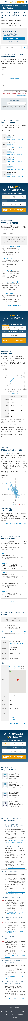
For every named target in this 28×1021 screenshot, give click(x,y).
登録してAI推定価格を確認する (14, 139)
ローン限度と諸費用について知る (16, 998)
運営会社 (20, 1014)
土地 (22, 197)
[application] (14, 83)
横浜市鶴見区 (17, 667)
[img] (14, 380)
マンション (6, 197)
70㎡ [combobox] (9, 103)
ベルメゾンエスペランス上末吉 (10, 282)
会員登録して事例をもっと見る (14, 305)
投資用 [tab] (11, 233)
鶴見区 (8, 7)
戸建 (14, 197)
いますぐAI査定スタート (14, 38)
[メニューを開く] (26, 2)
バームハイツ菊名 (7, 258)
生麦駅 (6, 453)
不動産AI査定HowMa (7, 5)
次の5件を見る (14, 601)
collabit (15, 1017)
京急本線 (11, 717)
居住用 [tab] (4, 233)
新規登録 (17, 1007)
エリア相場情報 (16, 5)
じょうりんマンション (8, 270)
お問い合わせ (15, 1011)
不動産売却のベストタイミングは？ (16, 868)
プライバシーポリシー (11, 1014)
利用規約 (22, 1011)
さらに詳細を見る (14, 723)
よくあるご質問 (5, 1011)
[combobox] (11, 47)
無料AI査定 (20, 2)
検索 (24, 47)
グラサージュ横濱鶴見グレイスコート (12, 246)
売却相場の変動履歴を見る (15, 643)
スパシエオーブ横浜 (7, 293)
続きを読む (14, 631)
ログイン (10, 1007)
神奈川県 (24, 5)
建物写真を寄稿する (16, 620)
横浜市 (4, 7)
